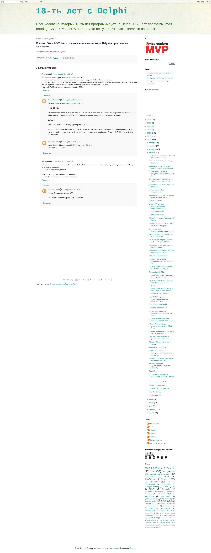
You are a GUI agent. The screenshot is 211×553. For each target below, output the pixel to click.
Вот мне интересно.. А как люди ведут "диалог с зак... (161, 276)
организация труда (159, 474)
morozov (164, 515)
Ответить (45, 90)
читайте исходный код (151, 527)
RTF (170, 510)
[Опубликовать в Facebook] (71, 58)
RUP (164, 501)
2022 (149, 123)
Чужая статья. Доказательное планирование (160, 246)
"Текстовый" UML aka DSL (159, 294)
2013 (149, 140)
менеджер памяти (150, 522)
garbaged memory (152, 487)
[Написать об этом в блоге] (66, 58)
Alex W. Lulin (53, 100)
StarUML (148, 494)
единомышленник (151, 499)
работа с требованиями (165, 525)
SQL (157, 513)
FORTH (152, 489)
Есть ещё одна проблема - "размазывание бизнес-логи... (161, 338)
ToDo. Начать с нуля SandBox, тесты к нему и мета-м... (161, 241)
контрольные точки (166, 520)
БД (157, 518)
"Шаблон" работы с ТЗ (158, 308)
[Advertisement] (86, 260)
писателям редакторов (160, 508)
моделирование (165, 522)
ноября (152, 143)
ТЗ (169, 482)
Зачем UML (153, 371)
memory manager (153, 506)
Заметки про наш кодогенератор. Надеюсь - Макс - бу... (160, 366)
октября (152, 146)
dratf (157, 515)
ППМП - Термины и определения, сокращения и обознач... (161, 353)
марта (152, 413)
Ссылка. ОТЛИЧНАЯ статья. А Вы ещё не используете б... (161, 289)
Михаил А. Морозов (157, 443)
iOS (155, 503)
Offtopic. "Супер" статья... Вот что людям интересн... (160, 225)
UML (164, 471)
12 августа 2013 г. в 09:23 (72, 189)
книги (162, 499)
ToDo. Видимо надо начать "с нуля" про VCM (160, 235)
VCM (169, 494)
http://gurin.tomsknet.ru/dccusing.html (51, 51)
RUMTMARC (150, 477)
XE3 (173, 471)
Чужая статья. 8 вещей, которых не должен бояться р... (162, 251)
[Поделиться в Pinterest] (73, 58)
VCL (172, 467)
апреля (152, 409)
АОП (151, 518)
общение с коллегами (154, 491)
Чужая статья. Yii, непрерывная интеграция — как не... (161, 196)
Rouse (169, 491)
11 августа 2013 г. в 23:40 (72, 100)
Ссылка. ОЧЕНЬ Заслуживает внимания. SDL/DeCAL (160, 268)
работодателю (150, 511)
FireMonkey (166, 484)
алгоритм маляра (168, 506)
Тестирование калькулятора (158, 81)
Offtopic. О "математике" (158, 256)
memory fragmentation (167, 503)
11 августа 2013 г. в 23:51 (72, 142)
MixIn (166, 477)
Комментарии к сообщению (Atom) (64, 284)
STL (163, 513)
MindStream (151, 84)
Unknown (152, 430)
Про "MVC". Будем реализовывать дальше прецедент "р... (159, 299)
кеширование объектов (168, 518)
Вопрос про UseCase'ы (158, 304)
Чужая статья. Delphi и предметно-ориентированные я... (162, 174)
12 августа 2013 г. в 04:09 (63, 161)
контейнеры (149, 496)
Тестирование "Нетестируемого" (160, 78)
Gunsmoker (166, 489)
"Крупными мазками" (157, 215)
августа (152, 153)
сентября (153, 149)
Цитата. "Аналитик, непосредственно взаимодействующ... (158, 206)
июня (151, 403)
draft (152, 471)
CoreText (162, 510)
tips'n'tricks (150, 479)
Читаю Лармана (155, 201)
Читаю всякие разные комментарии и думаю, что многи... (160, 313)
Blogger (133, 548)
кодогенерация (151, 520)
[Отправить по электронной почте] (64, 58)
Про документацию (156, 211)
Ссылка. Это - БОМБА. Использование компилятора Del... (161, 261)
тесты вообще (154, 467)
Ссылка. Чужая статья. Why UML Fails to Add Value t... (162, 332)
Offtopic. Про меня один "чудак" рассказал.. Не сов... (161, 359)
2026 (149, 120)
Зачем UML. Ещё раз (157, 347)
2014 (149, 136)
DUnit (163, 479)
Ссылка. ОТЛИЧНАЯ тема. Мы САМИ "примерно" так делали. (161, 283)
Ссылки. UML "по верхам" (159, 389)
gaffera (116, 548)
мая (151, 406)
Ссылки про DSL (155, 395)
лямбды (170, 499)
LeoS (151, 427)
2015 (149, 133)
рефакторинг (150, 484)
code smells (166, 496)
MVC (158, 501)
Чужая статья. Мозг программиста (156, 191)
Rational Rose (149, 513)
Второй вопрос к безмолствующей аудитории (161, 230)
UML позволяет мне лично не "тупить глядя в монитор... (160, 180)
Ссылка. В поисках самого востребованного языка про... (161, 320)
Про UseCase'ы (155, 392)
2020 (149, 126)
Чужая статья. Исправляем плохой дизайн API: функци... (161, 167)
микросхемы (149, 501)
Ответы (47, 95)
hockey (154, 482)
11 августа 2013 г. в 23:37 (63, 74)
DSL (173, 487)
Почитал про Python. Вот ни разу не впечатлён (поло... (162, 156)
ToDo (171, 501)
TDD (159, 494)
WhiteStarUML (149, 515)
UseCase (170, 513)
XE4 (173, 479)
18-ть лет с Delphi (82, 11)
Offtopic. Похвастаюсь (157, 385)
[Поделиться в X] (69, 58)
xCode (165, 487)
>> (110, 280)
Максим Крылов (155, 440)
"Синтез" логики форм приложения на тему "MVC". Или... (161, 326)
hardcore (148, 503)
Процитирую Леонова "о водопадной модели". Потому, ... (162, 376)
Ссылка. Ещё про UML (158, 382)
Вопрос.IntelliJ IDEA (156, 272)
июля (151, 399)
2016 (149, 130)
